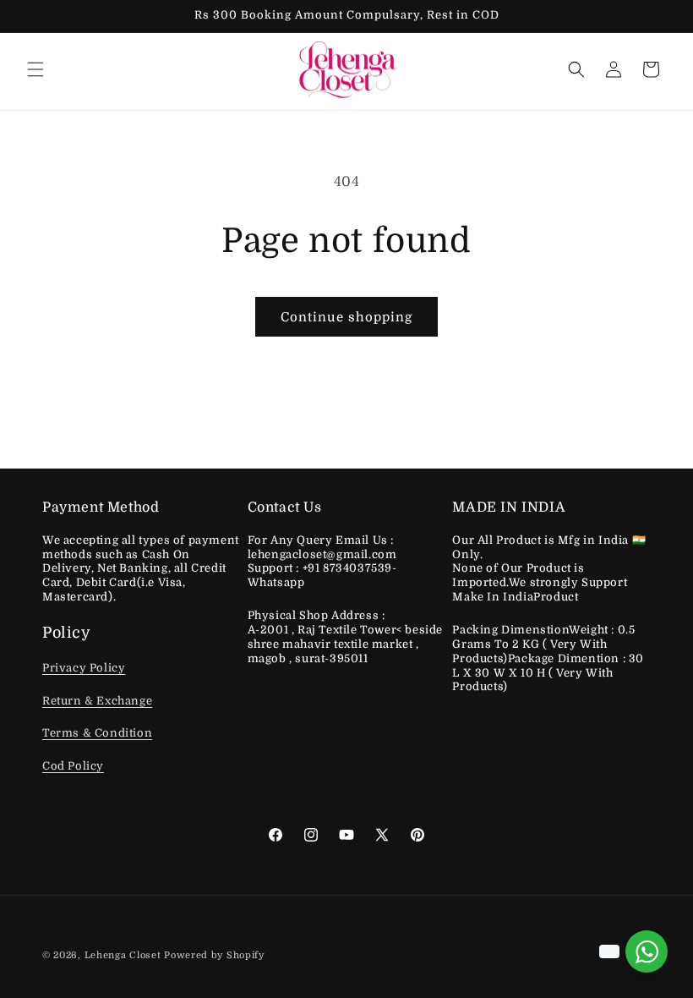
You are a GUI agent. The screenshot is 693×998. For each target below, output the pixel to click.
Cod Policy (73, 765)
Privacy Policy (83, 667)
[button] (35, 69)
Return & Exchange (97, 700)
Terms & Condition (97, 733)
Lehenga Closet (123, 955)
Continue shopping (346, 317)
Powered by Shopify (214, 955)
